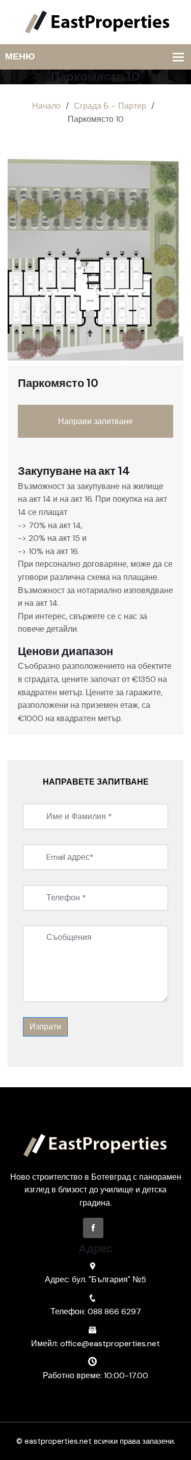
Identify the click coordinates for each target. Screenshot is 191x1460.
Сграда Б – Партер (110, 106)
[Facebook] (93, 1228)
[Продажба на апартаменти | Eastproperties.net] (95, 21)
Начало (46, 106)
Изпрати (45, 1026)
